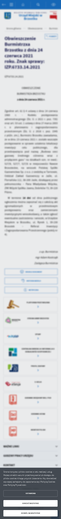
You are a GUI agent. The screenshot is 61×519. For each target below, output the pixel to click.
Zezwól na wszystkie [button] (30, 513)
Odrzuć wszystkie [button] (30, 503)
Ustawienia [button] (31, 493)
